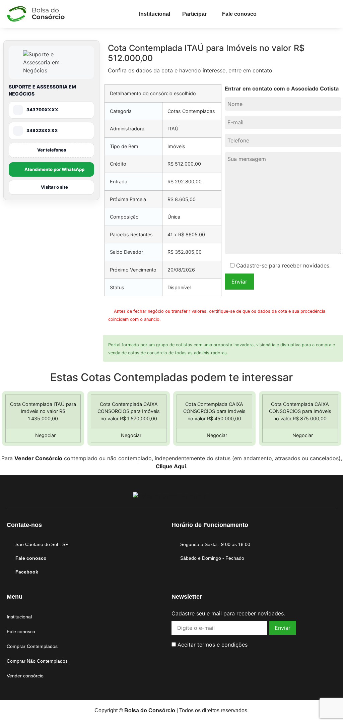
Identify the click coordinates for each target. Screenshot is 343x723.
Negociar (45, 435)
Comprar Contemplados (32, 646)
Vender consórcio (25, 675)
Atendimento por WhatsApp (54, 169)
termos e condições (222, 644)
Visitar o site (54, 187)
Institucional (154, 14)
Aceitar (212, 644)
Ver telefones (51, 150)
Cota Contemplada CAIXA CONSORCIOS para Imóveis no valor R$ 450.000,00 (214, 411)
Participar (194, 14)
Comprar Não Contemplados (37, 661)
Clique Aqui (171, 466)
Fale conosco (239, 14)
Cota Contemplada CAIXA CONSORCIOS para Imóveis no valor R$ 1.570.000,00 (128, 411)
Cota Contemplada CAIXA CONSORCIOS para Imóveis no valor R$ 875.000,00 (300, 411)
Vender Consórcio (38, 458)
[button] (196, 14)
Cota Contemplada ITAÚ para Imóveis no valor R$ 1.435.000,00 (43, 411)
